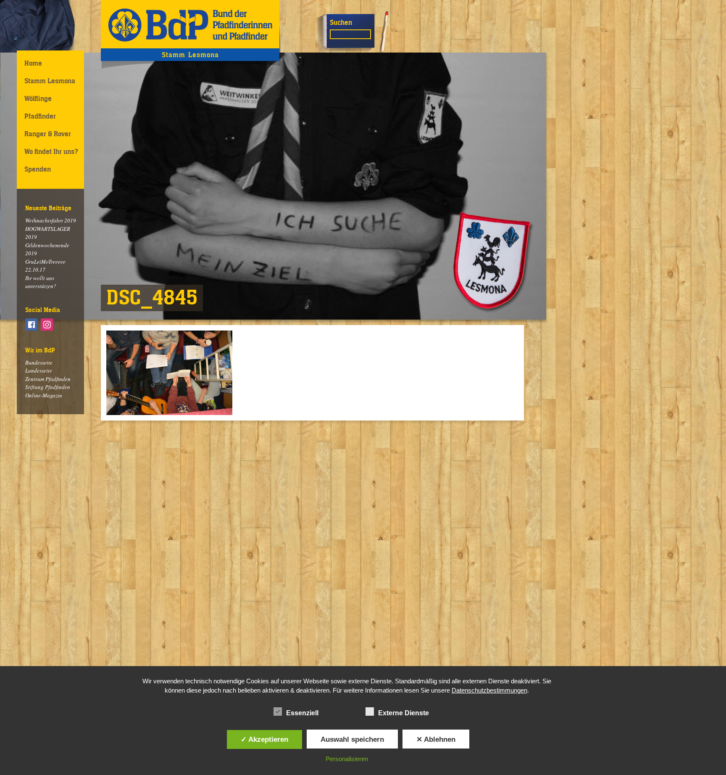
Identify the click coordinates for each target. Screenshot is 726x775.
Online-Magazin (43, 395)
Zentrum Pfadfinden (48, 379)
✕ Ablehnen (435, 739)
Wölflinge (38, 98)
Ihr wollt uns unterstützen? (40, 282)
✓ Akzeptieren (264, 739)
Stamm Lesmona (49, 81)
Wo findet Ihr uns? (51, 151)
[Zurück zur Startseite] (190, 24)
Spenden (37, 169)
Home (33, 63)
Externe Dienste (403, 713)
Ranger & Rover (47, 134)
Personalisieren (347, 758)
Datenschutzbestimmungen (489, 690)
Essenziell (302, 713)
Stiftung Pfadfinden (47, 387)
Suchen (341, 22)
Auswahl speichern (352, 739)
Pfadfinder (40, 116)
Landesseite (38, 370)
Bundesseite (39, 362)
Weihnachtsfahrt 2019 (50, 220)
